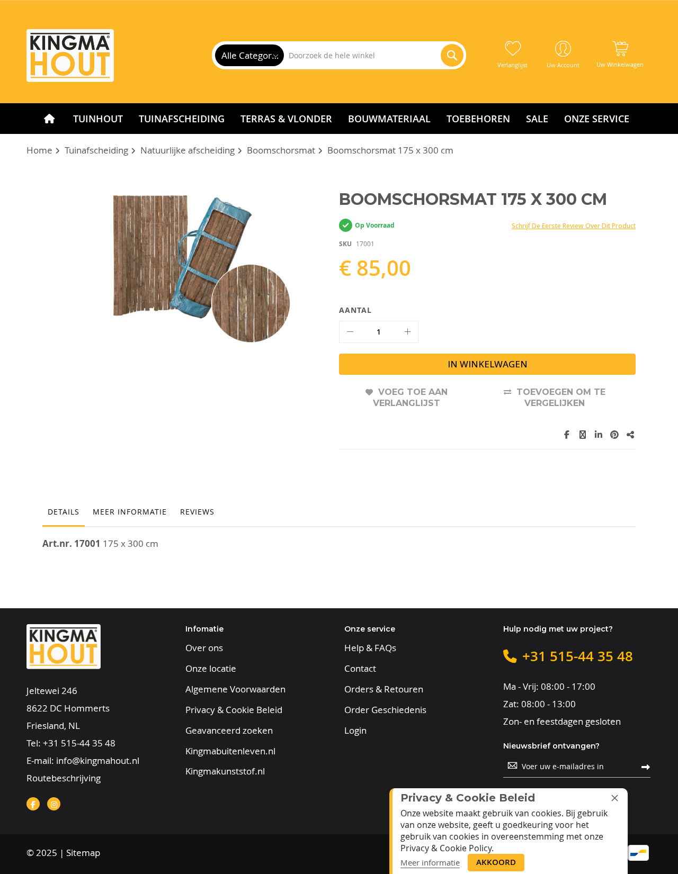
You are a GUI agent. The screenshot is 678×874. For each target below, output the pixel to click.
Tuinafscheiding (96, 150)
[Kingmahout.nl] (70, 55)
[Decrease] (350, 332)
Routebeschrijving (63, 778)
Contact (360, 668)
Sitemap (83, 852)
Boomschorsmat (281, 150)
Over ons (204, 648)
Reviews (197, 512)
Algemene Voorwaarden (235, 689)
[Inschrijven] (646, 766)
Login (355, 730)
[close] (614, 798)
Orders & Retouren (383, 689)
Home (39, 150)
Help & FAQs (370, 648)
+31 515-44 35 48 (79, 743)
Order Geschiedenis (385, 710)
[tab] (63, 514)
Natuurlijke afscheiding (187, 150)
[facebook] (33, 803)
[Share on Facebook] (566, 434)
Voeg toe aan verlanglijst (410, 398)
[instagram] (53, 803)
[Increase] (407, 332)
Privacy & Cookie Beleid (233, 710)
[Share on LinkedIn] (598, 434)
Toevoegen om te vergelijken (560, 398)
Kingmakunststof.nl (225, 771)
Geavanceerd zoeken (229, 730)
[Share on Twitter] (582, 434)
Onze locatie (210, 668)
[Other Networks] (630, 434)
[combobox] (373, 55)
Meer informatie (130, 512)
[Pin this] (614, 434)
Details (63, 512)
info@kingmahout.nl (97, 760)
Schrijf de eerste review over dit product (574, 225)
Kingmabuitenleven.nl (230, 751)
